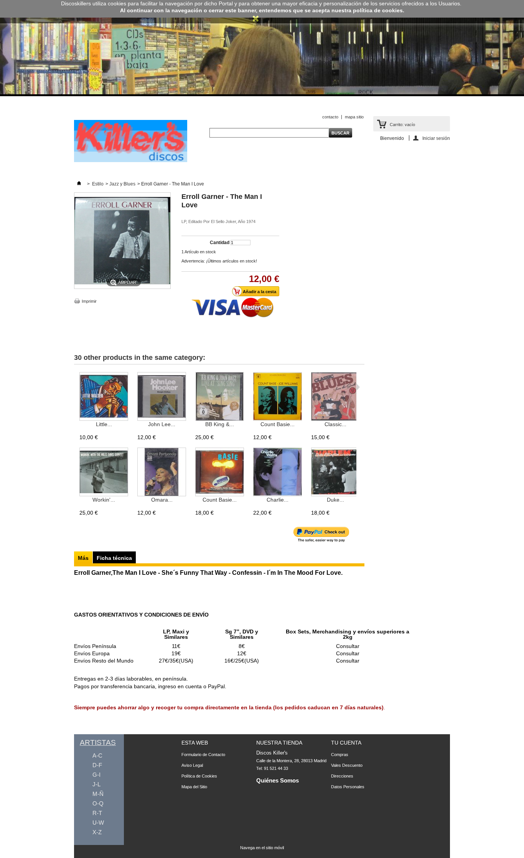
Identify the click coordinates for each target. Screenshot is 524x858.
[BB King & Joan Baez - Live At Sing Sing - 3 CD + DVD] (219, 397)
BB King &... (219, 424)
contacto (330, 117)
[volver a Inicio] (79, 184)
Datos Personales (347, 786)
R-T (97, 813)
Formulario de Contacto (203, 754)
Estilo (98, 184)
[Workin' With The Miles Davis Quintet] (103, 472)
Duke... (335, 500)
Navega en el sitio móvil (262, 847)
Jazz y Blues (122, 184)
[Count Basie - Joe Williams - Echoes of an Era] (277, 397)
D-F (97, 765)
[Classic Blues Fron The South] (335, 397)
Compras (339, 754)
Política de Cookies (199, 776)
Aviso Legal (192, 765)
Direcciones (342, 776)
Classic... (335, 424)
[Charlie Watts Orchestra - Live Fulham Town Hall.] (277, 472)
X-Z (97, 832)
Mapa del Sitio (194, 786)
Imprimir (89, 301)
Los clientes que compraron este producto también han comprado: (75, 387)
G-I (96, 774)
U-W (98, 822)
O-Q (98, 803)
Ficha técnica (114, 558)
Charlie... (277, 500)
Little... (104, 424)
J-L (96, 784)
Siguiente (358, 387)
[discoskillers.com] (130, 160)
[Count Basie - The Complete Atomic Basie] (219, 472)
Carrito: (402, 124)
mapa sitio (354, 117)
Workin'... (103, 500)
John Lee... (161, 424)
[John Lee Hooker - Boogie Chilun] (161, 397)
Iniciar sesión (436, 138)
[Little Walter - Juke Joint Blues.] (103, 397)
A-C (97, 755)
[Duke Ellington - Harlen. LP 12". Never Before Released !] (335, 472)
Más (83, 558)
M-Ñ (98, 794)
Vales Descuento (347, 765)
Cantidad (219, 242)
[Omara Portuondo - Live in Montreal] (161, 472)
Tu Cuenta (346, 743)
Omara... (162, 500)
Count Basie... (277, 424)
